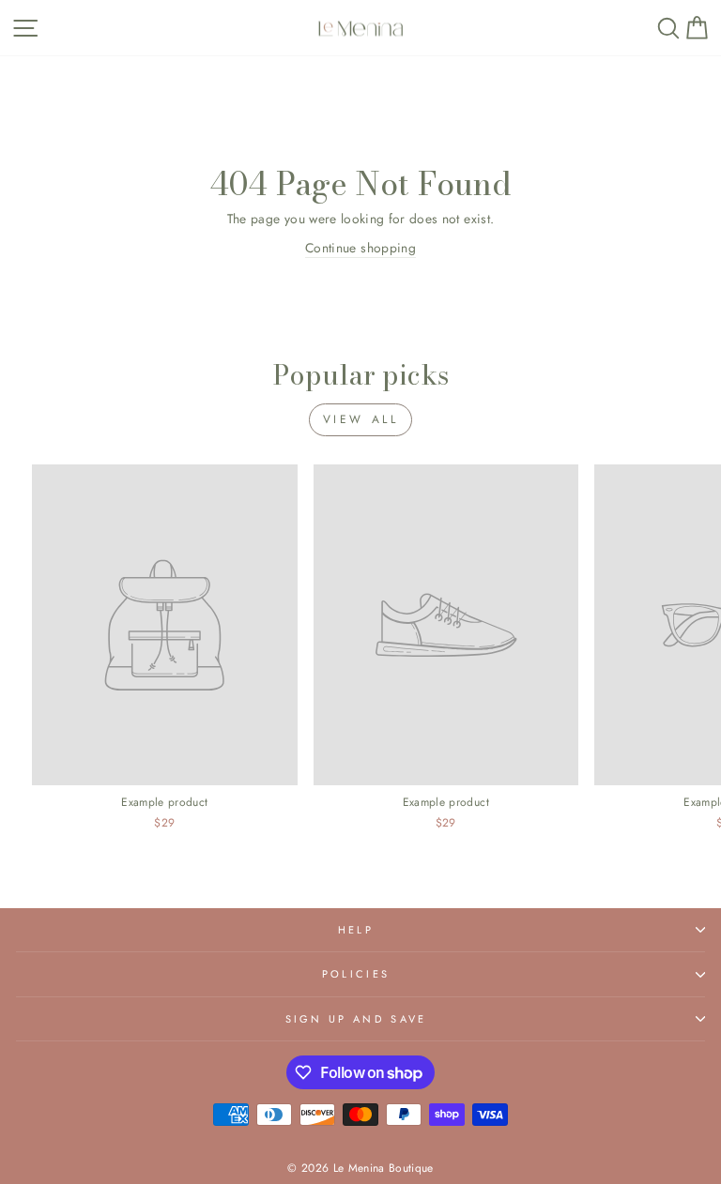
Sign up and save (356, 1018)
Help (356, 929)
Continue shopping (360, 247)
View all (361, 419)
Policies (356, 973)
